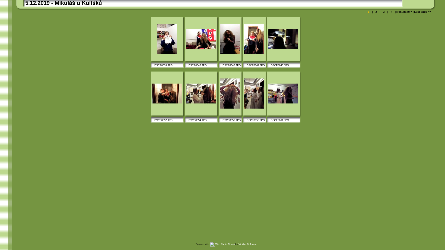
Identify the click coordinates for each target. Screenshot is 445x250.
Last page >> (422, 11)
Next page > (404, 11)
